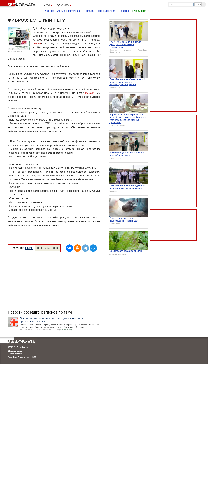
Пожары (123, 10)
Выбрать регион (15, 353)
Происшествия (106, 10)
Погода (89, 10)
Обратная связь (15, 351)
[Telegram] (85, 248)
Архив (61, 10)
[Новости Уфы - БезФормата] (18, 4)
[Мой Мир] (93, 248)
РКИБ (29, 248)
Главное (49, 10)
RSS (34, 357)
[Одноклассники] (77, 248)
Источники (74, 10)
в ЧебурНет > (140, 10)
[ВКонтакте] (69, 248)
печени (37, 43)
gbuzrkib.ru (17, 52)
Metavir (89, 93)
